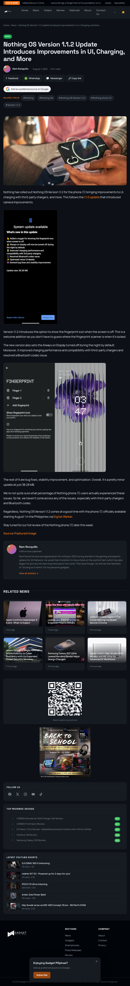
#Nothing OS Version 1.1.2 (72, 97)
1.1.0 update (92, 197)
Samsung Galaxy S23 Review (31, 840)
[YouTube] (33, 794)
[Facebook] (10, 794)
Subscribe (41, 975)
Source (8, 533)
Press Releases (73, 950)
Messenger (54, 78)
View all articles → (28, 573)
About (87, 10)
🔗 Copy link (74, 78)
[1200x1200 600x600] (65, 777)
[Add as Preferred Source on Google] (27, 89)
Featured (74, 10)
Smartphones (72, 945)
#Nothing (28, 97)
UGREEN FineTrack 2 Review (31, 823)
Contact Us (101, 12)
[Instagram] (25, 794)
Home (24, 10)
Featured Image (25, 533)
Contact (102, 940)
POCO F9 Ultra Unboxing (34, 884)
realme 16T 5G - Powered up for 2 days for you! (46, 873)
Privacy (102, 945)
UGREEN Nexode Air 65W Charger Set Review (40, 818)
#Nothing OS (46, 97)
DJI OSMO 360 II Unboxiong (36, 863)
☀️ (123, 12)
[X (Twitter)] (17, 794)
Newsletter (119, 3)
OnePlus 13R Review (27, 834)
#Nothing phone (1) (101, 97)
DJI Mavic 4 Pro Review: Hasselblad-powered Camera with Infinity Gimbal (54, 829)
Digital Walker (62, 517)
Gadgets (69, 940)
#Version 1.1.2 (13, 105)
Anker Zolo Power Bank (34, 894)
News (36, 10)
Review (61, 10)
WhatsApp (32, 78)
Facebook (12, 78)
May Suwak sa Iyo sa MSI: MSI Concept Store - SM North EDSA (54, 905)
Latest (108, 3)
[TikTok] (41, 794)
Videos (48, 10)
